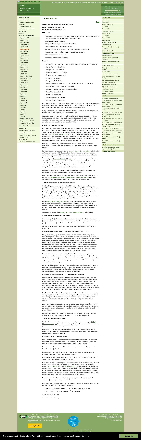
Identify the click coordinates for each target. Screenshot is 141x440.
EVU (38, 420)
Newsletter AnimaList (25, 26)
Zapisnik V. (23, 107)
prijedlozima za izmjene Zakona (55, 201)
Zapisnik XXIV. (24, 65)
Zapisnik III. (23, 112)
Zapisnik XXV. (24, 62)
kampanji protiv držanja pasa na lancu (71, 212)
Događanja (22, 24)
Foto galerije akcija (24, 20)
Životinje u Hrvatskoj (107, 55)
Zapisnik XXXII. (24, 47)
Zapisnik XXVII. (24, 58)
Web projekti (22, 31)
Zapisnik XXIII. (24, 67)
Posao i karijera (23, 139)
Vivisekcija (60, 2)
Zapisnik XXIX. (24, 53)
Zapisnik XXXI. (24, 49)
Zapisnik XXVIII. (24, 56)
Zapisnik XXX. (24, 51)
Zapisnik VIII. (23, 100)
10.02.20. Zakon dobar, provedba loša (112, 112)
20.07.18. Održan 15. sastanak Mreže (112, 122)
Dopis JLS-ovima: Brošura (109, 50)
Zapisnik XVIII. (24, 80)
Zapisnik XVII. (24, 83)
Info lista (116, 2)
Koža (68, 2)
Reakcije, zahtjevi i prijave (26, 22)
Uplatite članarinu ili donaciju (27, 135)
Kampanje (105, 2)
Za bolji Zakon (106, 71)
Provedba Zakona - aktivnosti (110, 74)
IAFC (58, 420)
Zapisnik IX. (23, 98)
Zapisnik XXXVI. (24, 38)
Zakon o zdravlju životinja (59, 134)
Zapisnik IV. (23, 109)
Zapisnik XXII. (24, 69)
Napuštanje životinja (107, 89)
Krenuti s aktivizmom (107, 93)
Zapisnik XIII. (23, 89)
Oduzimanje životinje (107, 91)
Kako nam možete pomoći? (27, 130)
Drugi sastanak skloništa (27, 121)
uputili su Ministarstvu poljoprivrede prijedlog (61, 367)
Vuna (71, 2)
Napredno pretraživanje (115, 12)
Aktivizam (22, 14)
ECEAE (54, 420)
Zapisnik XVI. (24, 85)
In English (121, 4)
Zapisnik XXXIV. (24, 42)
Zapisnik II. (23, 114)
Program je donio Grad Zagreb (62, 159)
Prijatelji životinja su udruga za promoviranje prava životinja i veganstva (113, 7)
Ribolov (84, 2)
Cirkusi (75, 2)
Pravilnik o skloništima (108, 65)
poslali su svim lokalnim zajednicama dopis (77, 151)
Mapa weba (107, 12)
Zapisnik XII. (23, 91)
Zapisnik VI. (23, 105)
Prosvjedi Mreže (24, 125)
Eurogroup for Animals (45, 420)
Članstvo (111, 2)
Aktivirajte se (22, 128)
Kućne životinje (90, 2)
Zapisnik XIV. (23, 87)
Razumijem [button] (129, 436)
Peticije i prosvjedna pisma (27, 29)
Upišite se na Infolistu (25, 137)
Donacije (121, 2)
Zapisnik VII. (23, 103)
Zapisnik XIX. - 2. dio (26, 76)
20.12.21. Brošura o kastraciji (110, 98)
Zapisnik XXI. (24, 71)
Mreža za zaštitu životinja (26, 35)
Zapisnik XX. (23, 74)
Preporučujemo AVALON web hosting (112, 14)
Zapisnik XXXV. (24, 40)
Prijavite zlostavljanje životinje (110, 87)
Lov (81, 2)
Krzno (64, 2)
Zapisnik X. (23, 96)
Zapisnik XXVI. (24, 60)
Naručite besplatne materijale (27, 142)
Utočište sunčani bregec (49, 324)
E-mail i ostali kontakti (116, 420)
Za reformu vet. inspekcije (109, 84)
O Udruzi (21, 33)
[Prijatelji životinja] (29, 1)
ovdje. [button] (87, 436)
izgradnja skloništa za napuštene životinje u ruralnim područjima (68, 177)
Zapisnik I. (23, 116)
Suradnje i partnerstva (25, 133)
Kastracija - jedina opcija (108, 82)
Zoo (78, 2)
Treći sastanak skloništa (27, 123)
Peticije (101, 2)
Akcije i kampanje (24, 17)
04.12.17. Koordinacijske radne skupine (112, 130)
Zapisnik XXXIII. (24, 44)
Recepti (96, 2)
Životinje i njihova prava (27, 8)
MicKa (93, 322)
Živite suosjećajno (25, 11)
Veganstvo (54, 2)
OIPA (29, 421)
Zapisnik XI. (23, 94)
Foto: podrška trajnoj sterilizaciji (110, 46)
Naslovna (22, 5)
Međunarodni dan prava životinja (110, 57)
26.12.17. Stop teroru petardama (110, 128)
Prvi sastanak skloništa (26, 118)
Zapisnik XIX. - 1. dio (26, 78)
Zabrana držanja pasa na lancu (110, 80)
